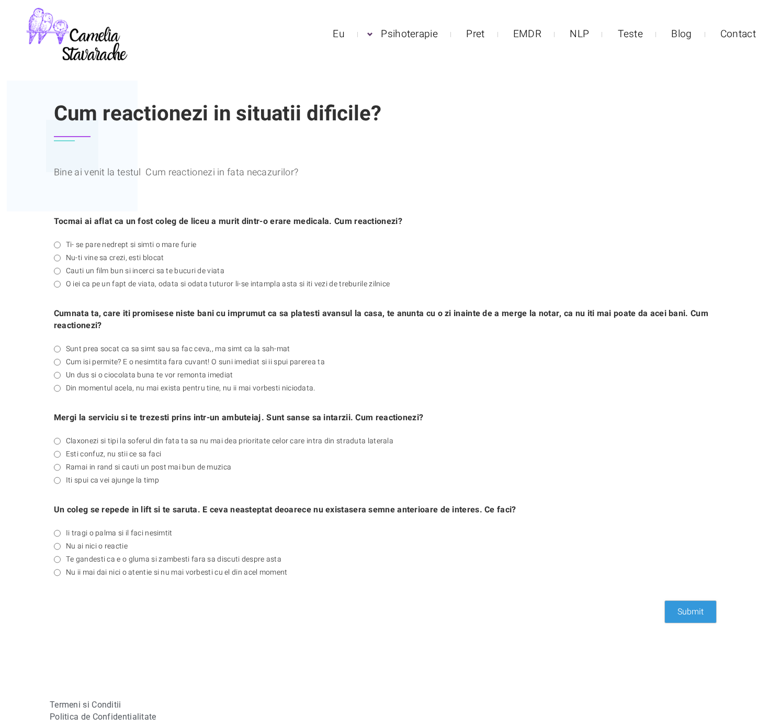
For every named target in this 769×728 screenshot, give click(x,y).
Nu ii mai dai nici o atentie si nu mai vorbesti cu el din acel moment (177, 572)
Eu (339, 34)
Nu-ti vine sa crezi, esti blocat (115, 258)
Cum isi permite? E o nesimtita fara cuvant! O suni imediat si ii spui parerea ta (195, 362)
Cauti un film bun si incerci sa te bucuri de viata (145, 271)
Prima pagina (49, 73)
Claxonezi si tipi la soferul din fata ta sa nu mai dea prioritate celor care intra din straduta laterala (229, 441)
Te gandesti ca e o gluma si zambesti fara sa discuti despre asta (173, 559)
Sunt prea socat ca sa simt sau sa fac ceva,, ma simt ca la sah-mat (178, 349)
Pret (475, 34)
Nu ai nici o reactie (97, 546)
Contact (738, 34)
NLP (579, 34)
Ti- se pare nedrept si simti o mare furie (131, 245)
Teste (630, 34)
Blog (681, 34)
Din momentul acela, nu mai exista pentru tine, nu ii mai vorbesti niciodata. (190, 388)
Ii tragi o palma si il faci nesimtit (119, 533)
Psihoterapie (409, 34)
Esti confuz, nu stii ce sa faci (113, 454)
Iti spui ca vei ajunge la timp (112, 480)
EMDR (527, 34)
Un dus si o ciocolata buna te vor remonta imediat (149, 375)
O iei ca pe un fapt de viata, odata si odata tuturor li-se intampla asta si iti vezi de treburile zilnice (228, 284)
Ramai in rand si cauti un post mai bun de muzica (148, 467)
